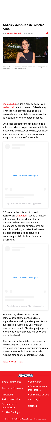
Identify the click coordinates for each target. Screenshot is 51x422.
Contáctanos (35, 381)
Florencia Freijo (14, 33)
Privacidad (7, 394)
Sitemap (32, 405)
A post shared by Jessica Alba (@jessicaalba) (25, 204)
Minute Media (16, 419)
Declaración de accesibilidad (9, 406)
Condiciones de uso (38, 394)
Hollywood (8, 107)
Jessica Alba (9, 104)
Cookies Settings (11, 412)
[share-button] (46, 33)
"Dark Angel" (21, 215)
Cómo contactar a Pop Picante (37, 388)
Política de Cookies (12, 399)
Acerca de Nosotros (12, 388)
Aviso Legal (34, 399)
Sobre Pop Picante (11, 381)
